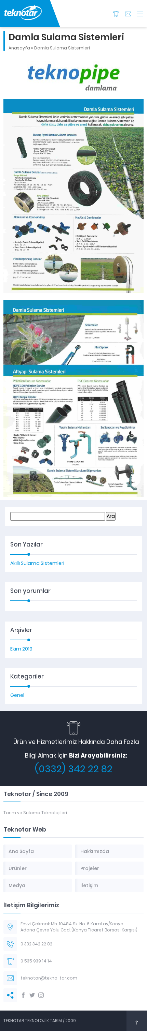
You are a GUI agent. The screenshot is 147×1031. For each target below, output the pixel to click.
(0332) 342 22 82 (73, 769)
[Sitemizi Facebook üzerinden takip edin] (23, 995)
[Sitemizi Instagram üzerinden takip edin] (41, 995)
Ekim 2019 (21, 648)
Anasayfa (19, 48)
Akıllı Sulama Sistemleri (37, 563)
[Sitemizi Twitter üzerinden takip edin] (32, 995)
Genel (17, 695)
